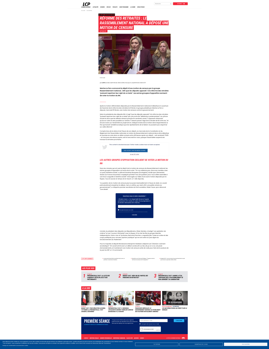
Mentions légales (94, 338)
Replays (109, 7)
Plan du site (129, 338)
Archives (136, 338)
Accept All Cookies (134, 154)
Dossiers (102, 7)
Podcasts (115, 7)
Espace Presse (141, 7)
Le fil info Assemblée (87, 258)
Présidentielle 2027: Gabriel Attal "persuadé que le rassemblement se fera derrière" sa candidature (170, 277)
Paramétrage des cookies (201, 344)
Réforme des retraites (108, 14)
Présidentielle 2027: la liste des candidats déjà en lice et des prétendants (98, 277)
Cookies (142, 338)
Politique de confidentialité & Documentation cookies (15, 345)
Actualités (95, 7)
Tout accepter (245, 344)
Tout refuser (156, 344)
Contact (86, 338)
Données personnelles (106, 338)
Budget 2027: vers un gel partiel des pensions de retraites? (135, 276)
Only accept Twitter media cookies (134, 150)
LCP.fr (103, 83)
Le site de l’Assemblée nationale (173, 338)
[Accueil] (86, 7)
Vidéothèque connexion (119, 338)
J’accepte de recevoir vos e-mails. (150, 324)
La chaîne (132, 7)
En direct (179, 3)
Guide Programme (123, 7)
